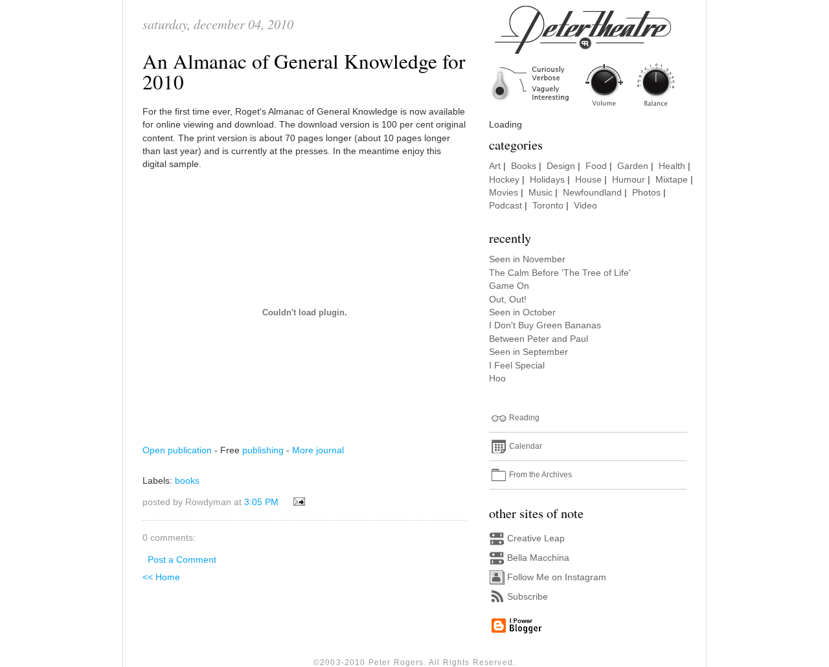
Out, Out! (508, 299)
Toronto (547, 205)
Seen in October (522, 312)
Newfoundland (592, 193)
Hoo (497, 378)
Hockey (504, 180)
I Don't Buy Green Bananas (545, 325)
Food (596, 166)
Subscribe (527, 597)
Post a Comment (182, 560)
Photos (646, 193)
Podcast (505, 205)
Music (540, 193)
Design (561, 166)
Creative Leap (536, 538)
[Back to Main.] (592, 107)
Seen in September (528, 352)
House (588, 180)
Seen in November (527, 259)
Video (585, 205)
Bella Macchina (538, 558)
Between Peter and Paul (538, 339)
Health (672, 166)
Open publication (177, 450)
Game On (509, 286)
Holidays (547, 180)
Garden (632, 166)
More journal (318, 450)
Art (495, 166)
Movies (503, 193)
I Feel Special (517, 365)
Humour (628, 180)
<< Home (161, 577)
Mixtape (671, 180)
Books (523, 166)
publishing (263, 450)
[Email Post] (297, 502)
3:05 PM (261, 502)
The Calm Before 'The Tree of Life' (560, 273)
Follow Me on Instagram (556, 577)
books (187, 481)
